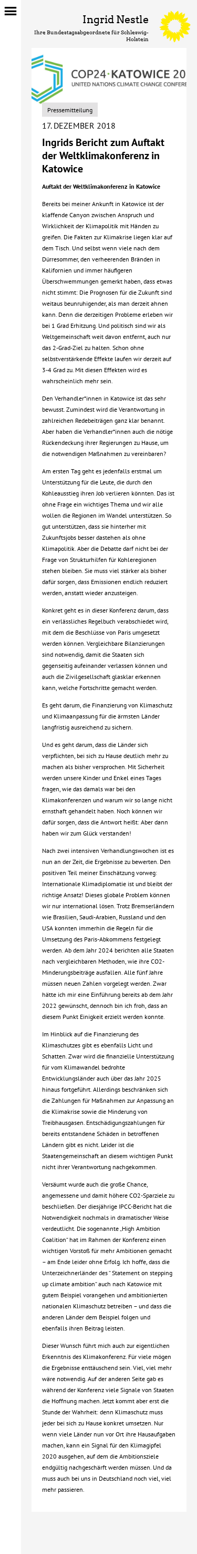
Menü (10, 10)
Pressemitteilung (69, 109)
